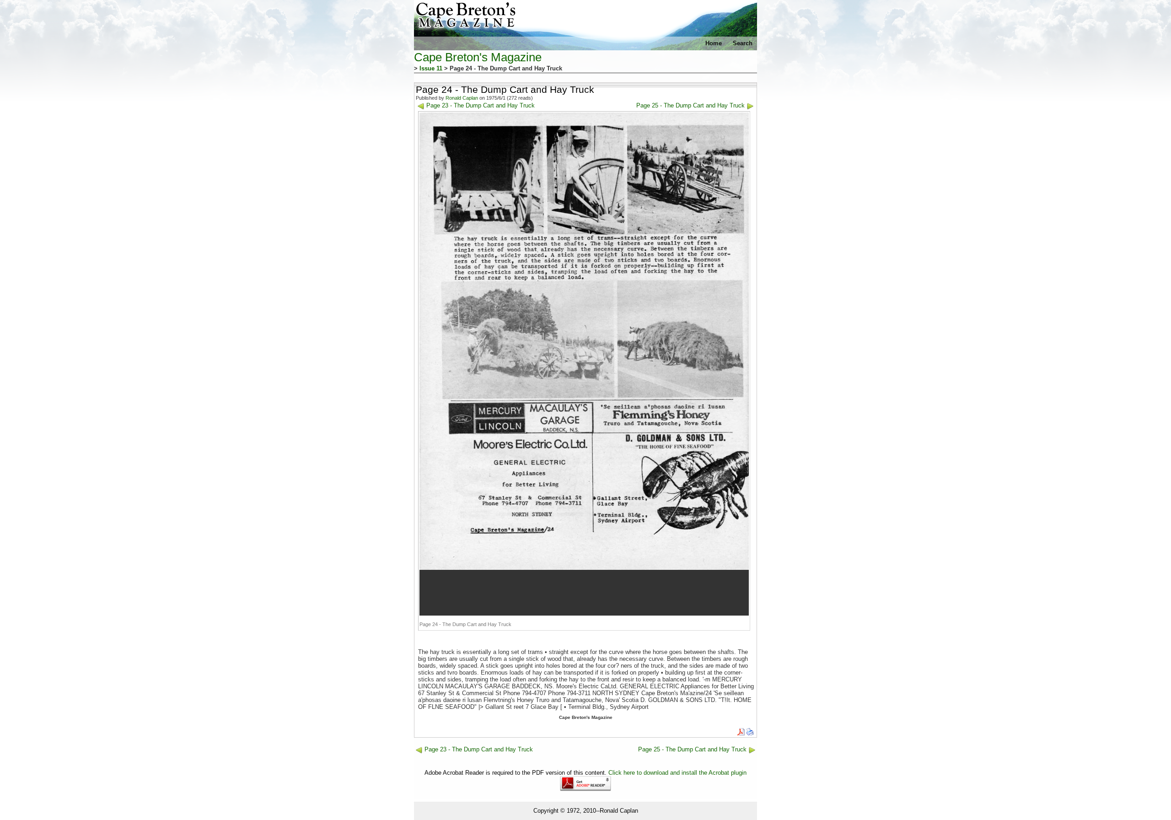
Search (742, 43)
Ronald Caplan (462, 98)
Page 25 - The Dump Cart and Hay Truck (690, 105)
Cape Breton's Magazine (478, 57)
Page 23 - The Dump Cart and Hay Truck (480, 105)
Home (713, 43)
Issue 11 (430, 68)
